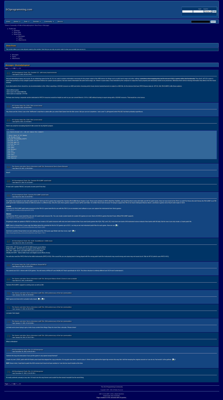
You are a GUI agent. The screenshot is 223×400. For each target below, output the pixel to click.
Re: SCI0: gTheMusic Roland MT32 (35, 264)
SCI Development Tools (19, 72)
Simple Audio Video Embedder (111, 395)
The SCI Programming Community (112, 387)
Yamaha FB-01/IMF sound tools (38, 195)
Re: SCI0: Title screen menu (33, 105)
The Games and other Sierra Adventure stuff (27, 166)
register (205, 9)
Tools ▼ (27, 21)
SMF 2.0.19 (102, 394)
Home (8, 21)
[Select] (12, 129)
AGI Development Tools (19, 349)
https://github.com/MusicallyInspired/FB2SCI (20, 218)
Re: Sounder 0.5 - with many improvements (42, 72)
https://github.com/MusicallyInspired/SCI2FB (20, 210)
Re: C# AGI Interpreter (35, 349)
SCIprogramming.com (19, 9)
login (199, 9)
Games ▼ (17, 21)
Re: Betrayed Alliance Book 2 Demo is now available (59, 279)
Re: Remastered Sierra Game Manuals (55, 166)
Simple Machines (119, 394)
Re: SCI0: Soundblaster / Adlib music (40, 241)
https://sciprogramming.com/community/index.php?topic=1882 (25, 227)
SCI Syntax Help (17, 105)
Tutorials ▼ (37, 21)
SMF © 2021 (110, 394)
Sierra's (60, 21)
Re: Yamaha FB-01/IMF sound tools (39, 180)
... (10, 68)
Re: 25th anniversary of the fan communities (57, 293)
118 (20, 68)
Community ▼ (49, 21)
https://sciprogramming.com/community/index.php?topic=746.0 (26, 233)
